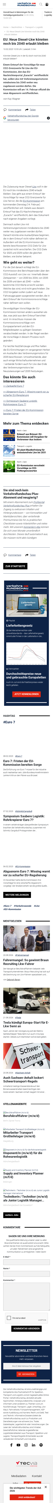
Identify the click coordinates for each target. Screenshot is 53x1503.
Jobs (15, 1483)
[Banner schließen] (45, 1487)
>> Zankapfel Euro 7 (13, 386)
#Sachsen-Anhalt (22, 1073)
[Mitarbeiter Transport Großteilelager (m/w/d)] (24, 1129)
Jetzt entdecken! (26, 1497)
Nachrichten (16, 27)
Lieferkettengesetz (19, 625)
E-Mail (6, 1257)
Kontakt (37, 1476)
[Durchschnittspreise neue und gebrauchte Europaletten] (26, 653)
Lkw (34, 186)
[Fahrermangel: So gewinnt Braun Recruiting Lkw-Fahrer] (26, 938)
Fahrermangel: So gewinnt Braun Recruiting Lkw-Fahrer (26, 961)
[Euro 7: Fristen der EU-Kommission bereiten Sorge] (26, 739)
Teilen (33, 109)
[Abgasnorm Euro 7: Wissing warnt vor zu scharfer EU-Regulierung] (26, 850)
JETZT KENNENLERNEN (26, 694)
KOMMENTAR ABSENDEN (27, 1328)
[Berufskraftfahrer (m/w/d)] (16, 1112)
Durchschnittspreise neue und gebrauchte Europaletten (26, 675)
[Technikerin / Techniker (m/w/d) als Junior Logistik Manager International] (26, 1192)
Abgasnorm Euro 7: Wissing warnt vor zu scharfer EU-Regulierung (26, 873)
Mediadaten (18, 1476)
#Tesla (18, 1017)
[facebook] (11, 1445)
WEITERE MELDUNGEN (17, 895)
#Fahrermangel (22, 955)
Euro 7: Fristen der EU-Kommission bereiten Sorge (22, 762)
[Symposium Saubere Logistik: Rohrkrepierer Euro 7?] (26, 795)
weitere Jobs (11, 1215)
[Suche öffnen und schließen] (40, 4)
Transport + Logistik (34, 27)
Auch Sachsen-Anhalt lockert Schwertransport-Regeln (23, 1079)
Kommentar (8, 1280)
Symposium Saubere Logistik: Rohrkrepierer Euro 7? (24, 818)
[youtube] (18, 1445)
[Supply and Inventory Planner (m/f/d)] (20, 1170)
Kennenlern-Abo (32, 527)
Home (5, 27)
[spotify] (41, 1445)
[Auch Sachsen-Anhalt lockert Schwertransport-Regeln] (26, 1056)
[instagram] (26, 1445)
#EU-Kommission (22, 866)
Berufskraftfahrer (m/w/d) (21, 1116)
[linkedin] (33, 1445)
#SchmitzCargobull (23, 811)
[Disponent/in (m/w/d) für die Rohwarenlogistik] (24, 1149)
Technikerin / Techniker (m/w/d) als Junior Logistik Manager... (25, 1198)
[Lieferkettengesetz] (26, 605)
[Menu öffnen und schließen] (5, 4)
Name (6, 1268)
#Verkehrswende (22, 906)
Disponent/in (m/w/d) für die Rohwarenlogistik (22, 1154)
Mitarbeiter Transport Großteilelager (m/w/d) (19, 1134)
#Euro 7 (9, 722)
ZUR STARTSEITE (15, 566)
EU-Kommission (31, 200)
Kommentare (14, 109)
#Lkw (36, 906)
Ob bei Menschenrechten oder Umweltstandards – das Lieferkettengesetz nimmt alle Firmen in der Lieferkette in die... (25, 633)
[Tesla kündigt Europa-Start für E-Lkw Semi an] (26, 1001)
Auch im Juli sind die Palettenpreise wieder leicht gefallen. (24, 683)
